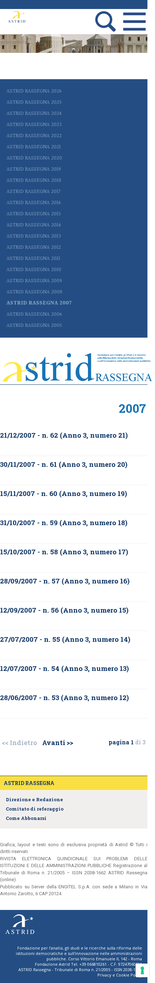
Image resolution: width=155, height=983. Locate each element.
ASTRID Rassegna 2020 (34, 158)
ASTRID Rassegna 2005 (34, 325)
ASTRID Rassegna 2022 (34, 136)
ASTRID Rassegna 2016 (33, 203)
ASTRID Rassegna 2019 (33, 169)
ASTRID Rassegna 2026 (34, 91)
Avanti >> (57, 742)
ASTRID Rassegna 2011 (33, 258)
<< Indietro (19, 742)
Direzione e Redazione (34, 799)
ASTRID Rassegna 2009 (34, 281)
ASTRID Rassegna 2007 (38, 303)
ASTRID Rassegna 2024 (34, 113)
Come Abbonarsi (26, 818)
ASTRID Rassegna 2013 (33, 236)
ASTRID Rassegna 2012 (33, 247)
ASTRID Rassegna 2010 (33, 270)
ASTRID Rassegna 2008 (34, 292)
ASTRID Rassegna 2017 (33, 192)
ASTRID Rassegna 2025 (34, 102)
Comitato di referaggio (34, 809)
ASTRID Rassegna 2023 (34, 125)
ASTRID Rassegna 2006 (34, 314)
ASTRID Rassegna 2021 (33, 147)
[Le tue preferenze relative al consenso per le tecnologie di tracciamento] (142, 970)
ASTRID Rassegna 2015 (33, 214)
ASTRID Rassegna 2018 (33, 180)
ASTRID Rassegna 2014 (33, 225)
